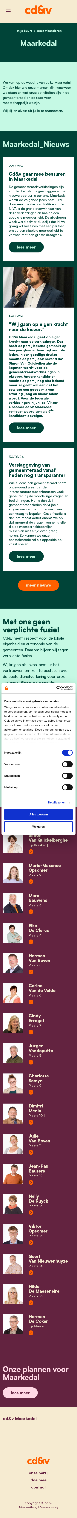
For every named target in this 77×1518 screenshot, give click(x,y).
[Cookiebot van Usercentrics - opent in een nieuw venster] (56, 688)
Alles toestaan (38, 814)
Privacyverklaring (28, 1507)
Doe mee (38, 1480)
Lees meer (26, 246)
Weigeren (38, 826)
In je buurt (24, 31)
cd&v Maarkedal (20, 1418)
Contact (38, 1487)
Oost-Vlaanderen (49, 31)
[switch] (67, 764)
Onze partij (38, 1473)
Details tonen (56, 802)
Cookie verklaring (48, 1507)
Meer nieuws (38, 584)
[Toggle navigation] (8, 10)
